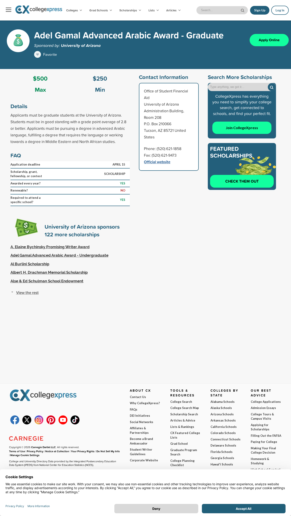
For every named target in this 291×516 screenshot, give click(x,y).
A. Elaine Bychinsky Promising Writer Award (50, 247)
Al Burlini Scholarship (29, 264)
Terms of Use (17, 451)
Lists (151, 10)
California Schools (224, 427)
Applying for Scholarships (260, 427)
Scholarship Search (184, 414)
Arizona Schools (222, 414)
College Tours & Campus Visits (262, 416)
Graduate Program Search (183, 452)
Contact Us (138, 397)
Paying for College (264, 442)
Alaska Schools (221, 408)
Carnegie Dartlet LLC (43, 447)
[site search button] (243, 10)
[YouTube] (63, 423)
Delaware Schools (223, 445)
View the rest (27, 292)
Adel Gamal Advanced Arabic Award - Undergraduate (59, 255)
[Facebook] (14, 423)
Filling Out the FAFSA (266, 435)
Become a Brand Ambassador (141, 441)
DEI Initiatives (140, 415)
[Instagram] (39, 423)
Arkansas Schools (223, 420)
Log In (280, 10)
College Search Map (184, 408)
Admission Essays (263, 408)
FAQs (133, 409)
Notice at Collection (57, 451)
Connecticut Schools (226, 439)
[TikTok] (75, 423)
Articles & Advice (182, 420)
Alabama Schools (223, 402)
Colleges (72, 10)
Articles (171, 10)
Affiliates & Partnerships (139, 430)
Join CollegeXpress (242, 127)
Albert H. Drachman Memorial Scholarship (49, 272)
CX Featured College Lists (185, 435)
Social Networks (141, 422)
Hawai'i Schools (222, 464)
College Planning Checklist (182, 463)
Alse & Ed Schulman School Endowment (46, 281)
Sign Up (259, 10)
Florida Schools (222, 452)
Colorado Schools (223, 433)
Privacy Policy (35, 451)
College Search (181, 402)
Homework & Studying (260, 461)
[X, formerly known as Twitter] (27, 423)
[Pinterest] (51, 423)
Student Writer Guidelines (141, 452)
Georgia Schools (222, 458)
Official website (157, 162)
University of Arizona (81, 45)
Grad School (179, 443)
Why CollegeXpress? (145, 403)
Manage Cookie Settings (25, 455)
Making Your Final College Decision (263, 450)
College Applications (266, 402)
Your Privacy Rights (83, 451)
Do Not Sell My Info (108, 451)
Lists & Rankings (182, 427)
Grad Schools (98, 10)
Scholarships (128, 10)
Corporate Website (144, 460)
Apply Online (269, 40)
